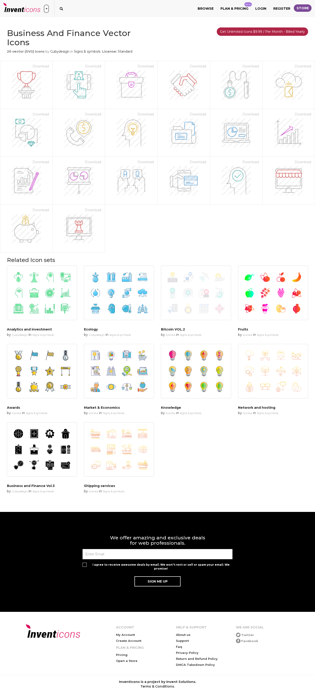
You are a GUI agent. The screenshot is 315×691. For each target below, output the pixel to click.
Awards (13, 408)
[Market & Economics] (119, 371)
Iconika (170, 334)
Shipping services (99, 486)
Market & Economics (102, 408)
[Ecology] (119, 293)
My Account (125, 635)
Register (281, 8)
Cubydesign (59, 51)
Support (182, 641)
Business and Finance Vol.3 (31, 486)
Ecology (91, 329)
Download (41, 66)
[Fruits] (273, 293)
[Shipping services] (119, 449)
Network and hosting (256, 408)
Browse (206, 8)
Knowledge (171, 408)
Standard (125, 51)
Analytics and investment (29, 329)
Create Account (128, 641)
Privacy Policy (187, 653)
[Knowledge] (196, 371)
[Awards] (42, 371)
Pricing (122, 655)
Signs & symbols (87, 51)
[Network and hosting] (273, 371)
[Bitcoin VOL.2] (196, 293)
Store (303, 8)
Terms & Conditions (157, 686)
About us (183, 635)
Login (260, 8)
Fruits (243, 329)
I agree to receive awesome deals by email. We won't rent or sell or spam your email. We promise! (161, 566)
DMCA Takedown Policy (195, 665)
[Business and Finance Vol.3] (42, 449)
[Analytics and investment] (42, 293)
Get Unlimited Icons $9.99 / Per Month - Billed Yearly (262, 32)
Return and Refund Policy (197, 659)
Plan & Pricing (235, 7)
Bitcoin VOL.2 (173, 329)
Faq (179, 647)
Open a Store (126, 661)
